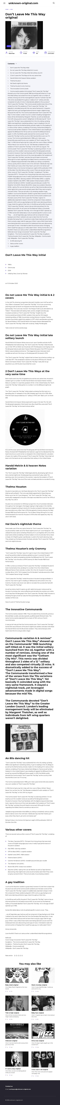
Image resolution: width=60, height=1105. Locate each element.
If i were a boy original (13, 1068)
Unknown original (11, 1041)
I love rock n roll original (40, 1069)
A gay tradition (14, 246)
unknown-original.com (23, 3)
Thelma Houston (15, 81)
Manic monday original (39, 985)
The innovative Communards (19, 88)
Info (9, 46)
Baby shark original (11, 985)
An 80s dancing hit (16, 241)
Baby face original (38, 1013)
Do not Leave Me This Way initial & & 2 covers (24, 70)
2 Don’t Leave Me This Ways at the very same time (25, 75)
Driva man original (38, 1041)
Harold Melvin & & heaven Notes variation (23, 78)
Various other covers (16, 243)
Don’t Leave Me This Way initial (19, 67)
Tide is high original (12, 1013)
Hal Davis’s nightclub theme (19, 83)
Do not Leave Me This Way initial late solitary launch (26, 73)
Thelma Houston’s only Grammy (20, 86)
